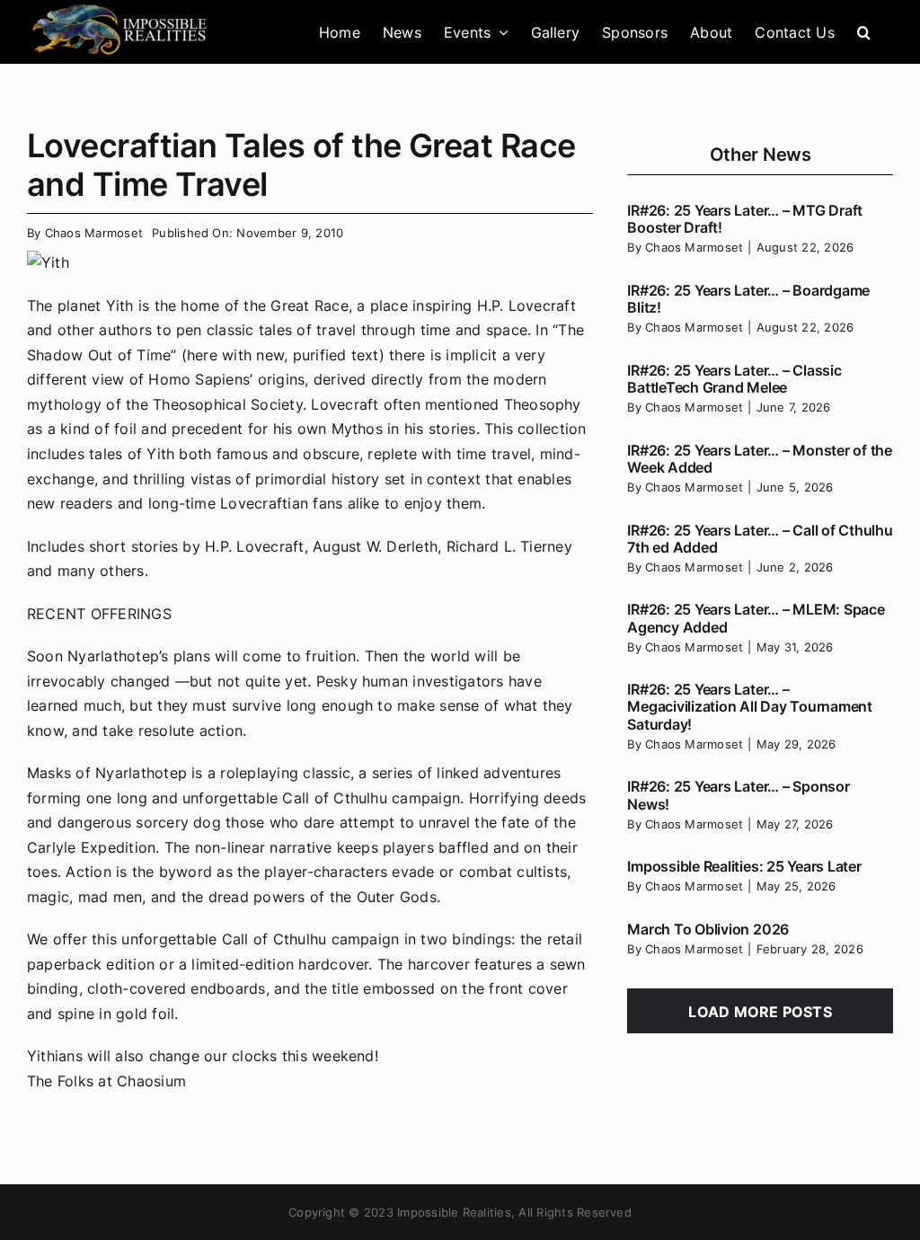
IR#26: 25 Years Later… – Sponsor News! (738, 794)
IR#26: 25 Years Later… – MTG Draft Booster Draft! (744, 218)
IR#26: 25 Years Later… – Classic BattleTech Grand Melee (734, 378)
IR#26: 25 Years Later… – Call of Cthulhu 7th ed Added (759, 538)
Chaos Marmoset (94, 233)
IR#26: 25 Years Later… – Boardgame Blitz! (748, 298)
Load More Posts (760, 1012)
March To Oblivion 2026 (708, 929)
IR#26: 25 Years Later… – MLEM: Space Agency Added (755, 617)
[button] (864, 32)
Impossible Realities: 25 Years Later (744, 866)
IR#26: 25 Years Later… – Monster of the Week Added (759, 458)
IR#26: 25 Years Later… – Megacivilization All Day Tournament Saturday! (749, 706)
